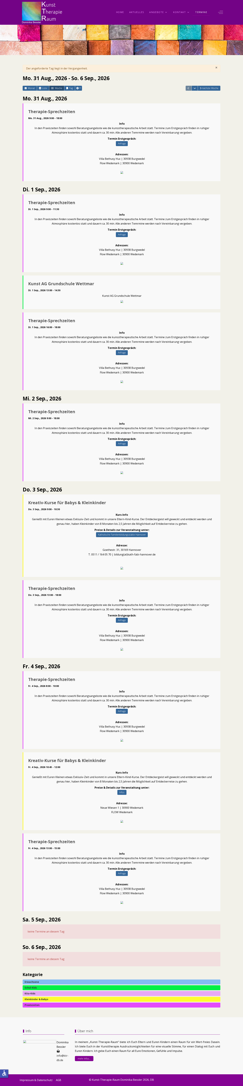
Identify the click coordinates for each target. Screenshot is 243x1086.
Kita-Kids (30, 993)
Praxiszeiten (32, 1005)
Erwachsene (32, 981)
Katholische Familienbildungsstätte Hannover (122, 534)
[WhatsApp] (207, 1079)
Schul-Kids (31, 987)
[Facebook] (200, 1079)
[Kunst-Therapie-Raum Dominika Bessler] (42, 12)
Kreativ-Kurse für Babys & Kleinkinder (67, 502)
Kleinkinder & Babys (36, 999)
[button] (78, 88)
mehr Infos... (84, 1058)
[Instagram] (214, 1079)
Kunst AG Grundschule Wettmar (61, 283)
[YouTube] (221, 1079)
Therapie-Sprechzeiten (51, 111)
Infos (121, 792)
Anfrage (122, 143)
